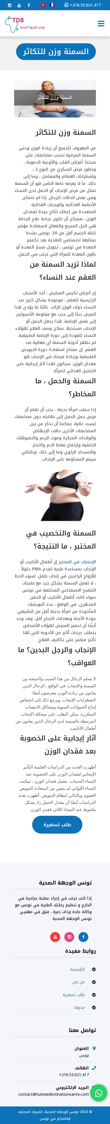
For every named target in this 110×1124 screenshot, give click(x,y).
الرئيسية (77, 969)
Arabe (42, 5)
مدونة (79, 1007)
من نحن (78, 982)
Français (52, 5)
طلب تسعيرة (57, 824)
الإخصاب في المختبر (77, 562)
